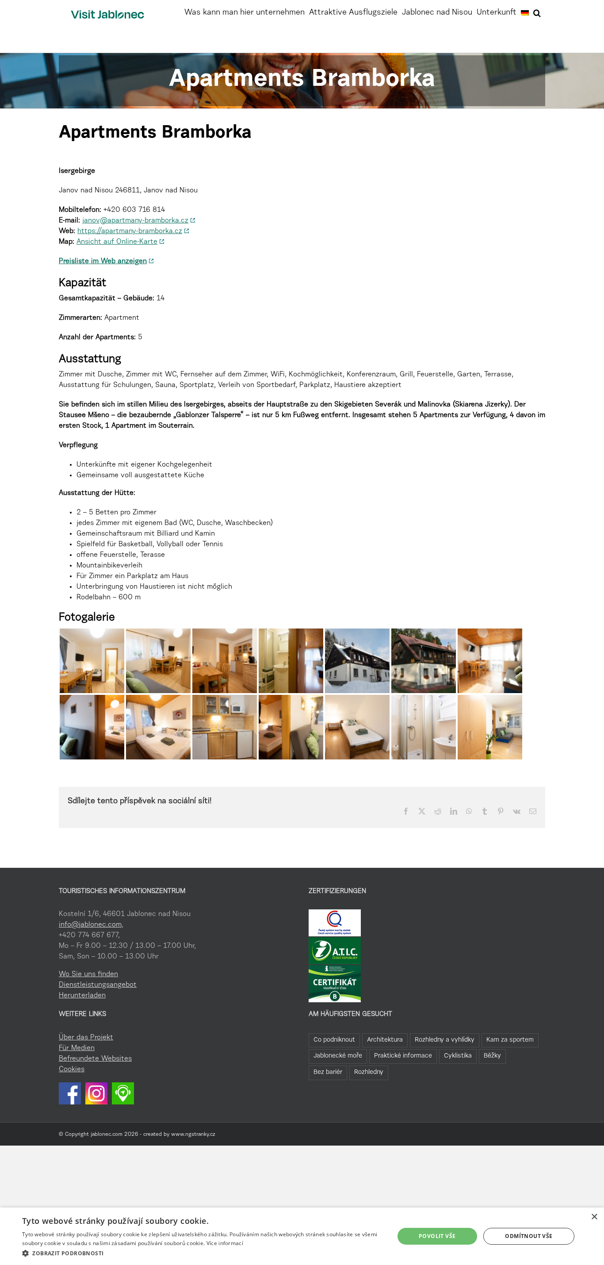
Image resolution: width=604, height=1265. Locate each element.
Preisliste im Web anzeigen (103, 261)
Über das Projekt (86, 1037)
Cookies (71, 1069)
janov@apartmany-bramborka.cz (135, 220)
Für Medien (77, 1048)
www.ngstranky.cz (193, 1134)
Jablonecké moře (337, 1056)
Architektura (385, 1040)
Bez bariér (327, 1072)
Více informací (224, 1243)
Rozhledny (368, 1072)
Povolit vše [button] (437, 1236)
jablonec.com (106, 1134)
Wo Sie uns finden (88, 974)
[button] (537, 12)
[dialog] (302, 1236)
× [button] (594, 1217)
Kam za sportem (510, 1040)
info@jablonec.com (90, 924)
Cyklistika (458, 1056)
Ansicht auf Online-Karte (116, 241)
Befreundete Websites (95, 1058)
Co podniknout (334, 1040)
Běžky (492, 1056)
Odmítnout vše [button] (528, 1236)
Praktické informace (403, 1056)
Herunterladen (82, 995)
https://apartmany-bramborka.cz (129, 231)
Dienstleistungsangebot (98, 985)
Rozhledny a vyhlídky (444, 1040)
